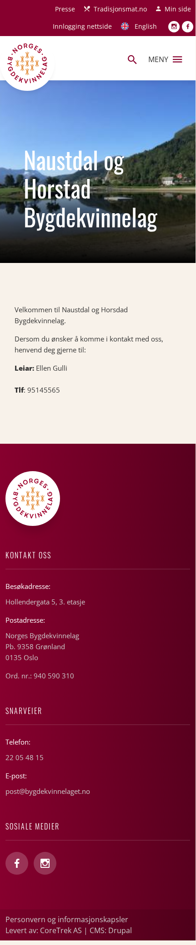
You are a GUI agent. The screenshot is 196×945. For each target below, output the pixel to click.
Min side (178, 9)
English (146, 26)
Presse (65, 9)
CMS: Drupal (111, 930)
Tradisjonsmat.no (120, 9)
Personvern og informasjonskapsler (66, 919)
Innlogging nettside (82, 26)
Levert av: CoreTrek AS (43, 930)
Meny (158, 59)
